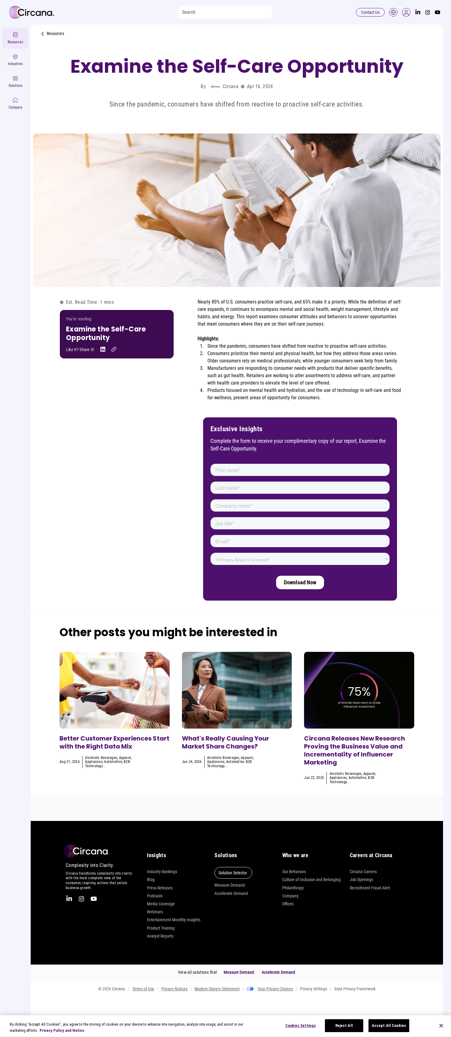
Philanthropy (293, 887)
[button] (406, 12)
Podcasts (155, 895)
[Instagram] (428, 12)
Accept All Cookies (389, 1025)
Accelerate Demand (231, 893)
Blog (151, 879)
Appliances (93, 762)
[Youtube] (437, 12)
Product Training (161, 928)
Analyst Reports (160, 936)
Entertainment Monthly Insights (173, 919)
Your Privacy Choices (275, 988)
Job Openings (361, 879)
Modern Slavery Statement (217, 988)
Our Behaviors (294, 871)
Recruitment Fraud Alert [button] (370, 887)
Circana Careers (363, 871)
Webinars (155, 911)
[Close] (441, 1025)
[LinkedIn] (418, 12)
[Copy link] (113, 349)
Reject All (344, 1025)
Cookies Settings (300, 1025)
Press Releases (160, 887)
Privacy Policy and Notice (62, 1030)
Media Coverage (161, 903)
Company (290, 895)
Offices (288, 903)
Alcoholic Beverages (101, 758)
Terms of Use (143, 988)
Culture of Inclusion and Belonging (311, 879)
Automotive (113, 762)
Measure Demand (229, 885)
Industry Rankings (162, 871)
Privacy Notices (174, 988)
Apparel (125, 758)
